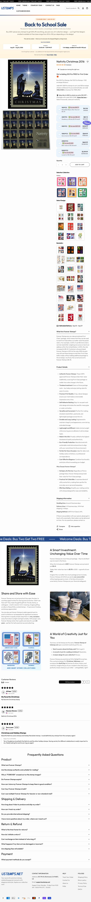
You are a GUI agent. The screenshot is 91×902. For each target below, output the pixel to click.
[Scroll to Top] (87, 892)
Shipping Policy (83, 877)
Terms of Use (82, 886)
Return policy (82, 880)
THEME (24, 5)
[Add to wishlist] (88, 62)
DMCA (80, 889)
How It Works (50, 54)
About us (65, 883)
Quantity (59, 160)
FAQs (58, 5)
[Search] (78, 8)
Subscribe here (81, 97)
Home (18, 5)
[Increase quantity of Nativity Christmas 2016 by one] (66, 165)
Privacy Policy (82, 883)
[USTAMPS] (7, 8)
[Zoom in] (47, 63)
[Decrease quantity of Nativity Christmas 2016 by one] (59, 165)
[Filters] (83, 681)
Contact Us (50, 5)
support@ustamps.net (43, 882)
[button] (87, 8)
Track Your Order (68, 877)
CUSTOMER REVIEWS (23, 11)
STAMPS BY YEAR (36, 5)
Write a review (70, 682)
